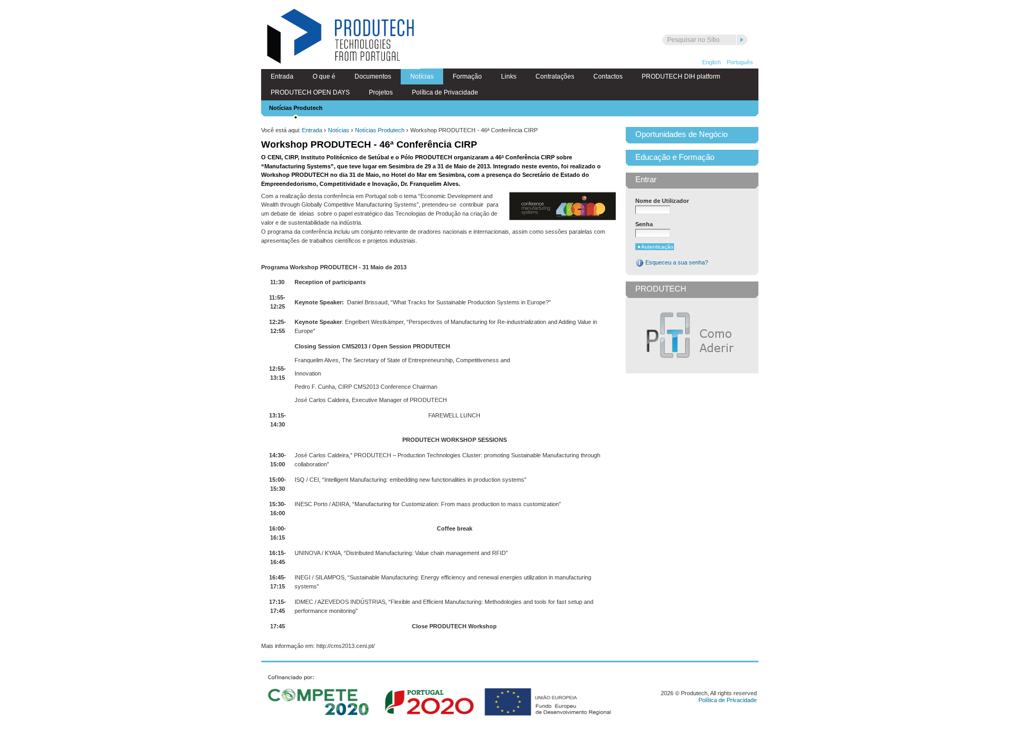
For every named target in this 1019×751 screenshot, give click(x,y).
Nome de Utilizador (662, 201)
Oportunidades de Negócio (681, 134)
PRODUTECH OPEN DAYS (310, 92)
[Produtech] (340, 37)
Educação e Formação (674, 157)
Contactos (608, 76)
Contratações (555, 76)
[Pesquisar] (742, 40)
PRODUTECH (660, 289)
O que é (324, 76)
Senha (644, 224)
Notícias (422, 76)
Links (508, 76)
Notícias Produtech (296, 108)
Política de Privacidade (445, 92)
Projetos (381, 92)
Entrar (646, 179)
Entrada (282, 76)
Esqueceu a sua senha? (676, 262)
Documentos (373, 76)
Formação (467, 76)
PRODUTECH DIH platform (681, 76)
